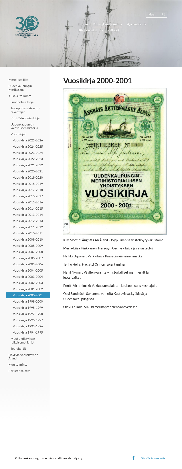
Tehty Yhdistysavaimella (153, 458)
